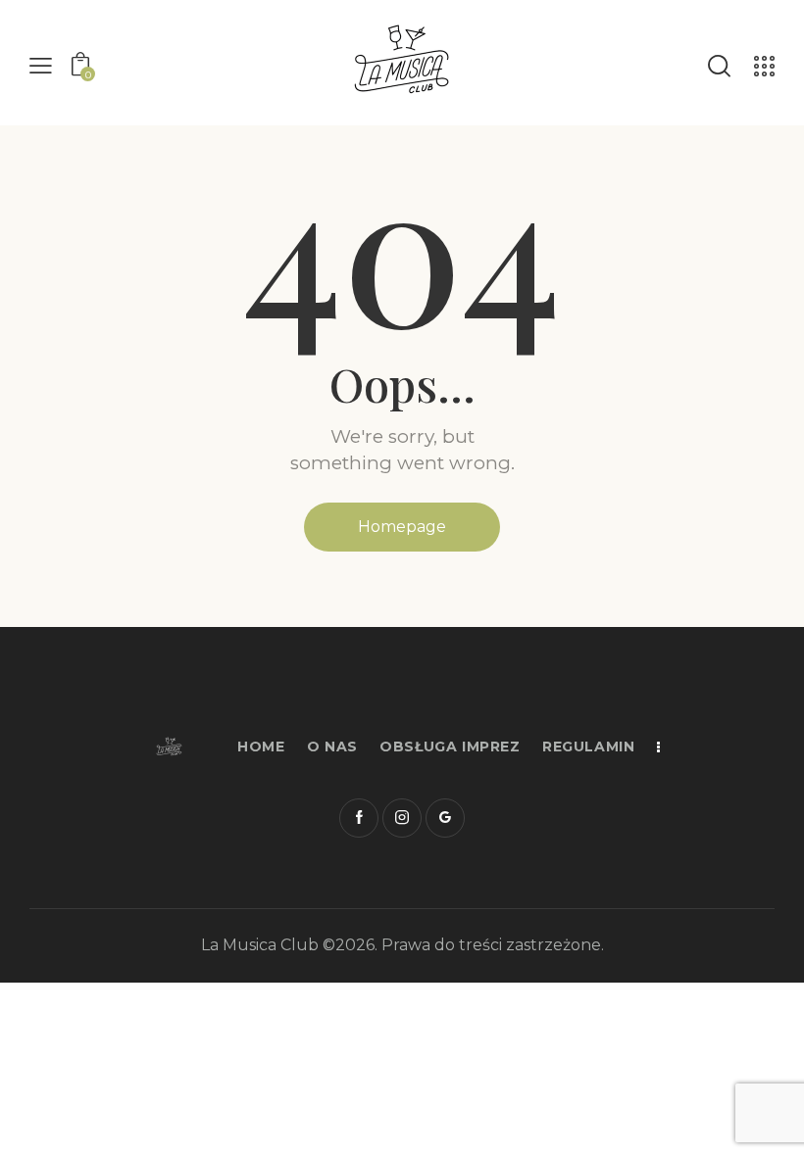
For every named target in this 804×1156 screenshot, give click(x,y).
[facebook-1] (358, 818)
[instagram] (402, 818)
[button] (40, 66)
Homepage (402, 526)
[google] (445, 818)
